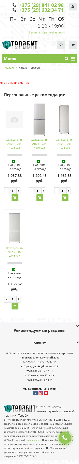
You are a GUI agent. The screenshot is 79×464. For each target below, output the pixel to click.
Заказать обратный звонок (46, 32)
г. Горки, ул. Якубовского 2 (39, 366)
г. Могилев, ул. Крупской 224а (39, 357)
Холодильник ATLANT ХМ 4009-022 (14, 252)
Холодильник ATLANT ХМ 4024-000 (64, 143)
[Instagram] (40, 393)
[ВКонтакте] (35, 393)
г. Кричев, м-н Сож (38, 375)
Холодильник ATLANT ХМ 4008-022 (14, 143)
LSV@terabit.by (34, 440)
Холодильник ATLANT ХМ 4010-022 (39, 143)
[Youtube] (46, 393)
